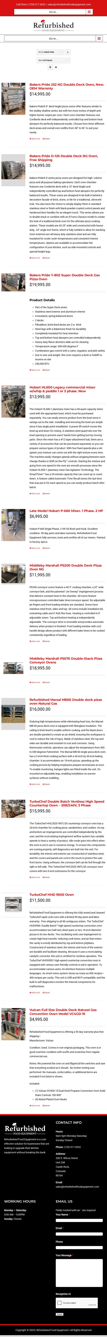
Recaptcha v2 (63, 1293)
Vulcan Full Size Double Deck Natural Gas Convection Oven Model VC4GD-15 (63, 1012)
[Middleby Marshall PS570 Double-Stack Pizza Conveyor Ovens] (13, 665)
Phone (59, 1241)
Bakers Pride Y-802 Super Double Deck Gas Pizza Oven (65, 277)
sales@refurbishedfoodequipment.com (69, 4)
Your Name (63, 1214)
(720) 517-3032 (72, 1147)
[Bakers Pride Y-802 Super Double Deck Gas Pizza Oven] (13, 282)
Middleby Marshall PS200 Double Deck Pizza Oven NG (66, 567)
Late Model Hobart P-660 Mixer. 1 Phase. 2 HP (66, 511)
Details (47, 139)
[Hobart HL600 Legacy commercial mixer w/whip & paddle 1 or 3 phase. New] (13, 402)
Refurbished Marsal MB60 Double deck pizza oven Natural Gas (66, 702)
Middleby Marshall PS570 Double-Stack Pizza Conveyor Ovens (66, 660)
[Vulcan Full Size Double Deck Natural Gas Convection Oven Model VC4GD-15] (13, 1024)
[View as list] (56, 67)
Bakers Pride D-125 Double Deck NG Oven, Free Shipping (64, 158)
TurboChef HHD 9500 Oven (52, 895)
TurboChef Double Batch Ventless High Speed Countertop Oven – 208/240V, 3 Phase (67, 803)
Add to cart (35, 139)
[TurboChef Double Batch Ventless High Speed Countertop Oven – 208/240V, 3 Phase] (13, 809)
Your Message (64, 1255)
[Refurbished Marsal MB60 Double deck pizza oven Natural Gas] (13, 714)
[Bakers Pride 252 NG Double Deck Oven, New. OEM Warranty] (13, 99)
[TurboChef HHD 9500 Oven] (13, 905)
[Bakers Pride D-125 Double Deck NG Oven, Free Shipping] (13, 170)
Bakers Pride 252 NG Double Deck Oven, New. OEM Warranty (67, 86)
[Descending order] (68, 52)
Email (60, 1228)
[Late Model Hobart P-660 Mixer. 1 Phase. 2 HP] (13, 525)
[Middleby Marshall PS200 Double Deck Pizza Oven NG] (13, 574)
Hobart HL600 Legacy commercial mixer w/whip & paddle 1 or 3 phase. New (62, 389)
